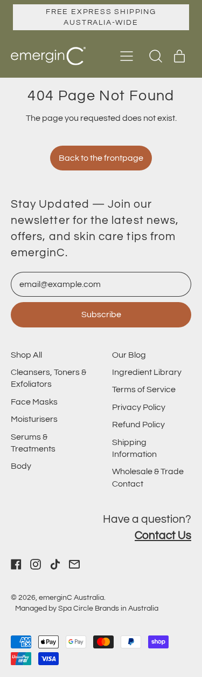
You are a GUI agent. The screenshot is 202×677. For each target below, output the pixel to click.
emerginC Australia (71, 597)
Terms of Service (144, 389)
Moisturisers (34, 419)
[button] (156, 56)
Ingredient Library (147, 372)
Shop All (26, 355)
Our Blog (129, 355)
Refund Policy (138, 424)
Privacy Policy (138, 407)
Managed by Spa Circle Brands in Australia (86, 608)
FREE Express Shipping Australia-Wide (101, 17)
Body (21, 466)
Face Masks (34, 402)
